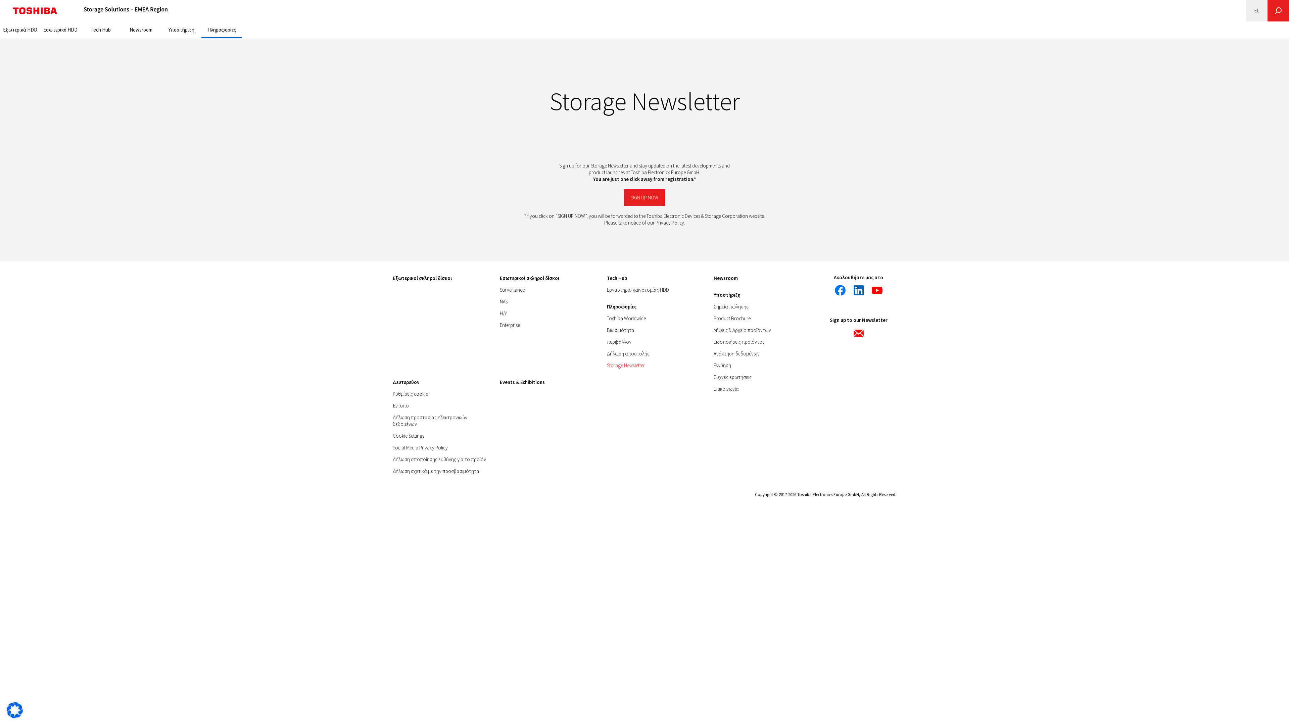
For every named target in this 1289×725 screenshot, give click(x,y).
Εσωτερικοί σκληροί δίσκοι (529, 278)
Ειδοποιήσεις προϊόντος (739, 342)
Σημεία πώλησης (731, 306)
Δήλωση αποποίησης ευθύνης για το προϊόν (439, 459)
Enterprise (510, 325)
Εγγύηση (722, 365)
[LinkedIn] (858, 290)
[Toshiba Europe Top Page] (35, 10)
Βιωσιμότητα (620, 330)
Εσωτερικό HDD (60, 30)
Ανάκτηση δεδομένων (737, 353)
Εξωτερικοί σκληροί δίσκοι (422, 278)
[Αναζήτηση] (1278, 10)
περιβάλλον (619, 342)
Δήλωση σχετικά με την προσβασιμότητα (436, 471)
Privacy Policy (670, 223)
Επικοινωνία (726, 389)
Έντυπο (401, 405)
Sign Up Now (644, 197)
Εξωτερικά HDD (20, 30)
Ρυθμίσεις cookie (410, 394)
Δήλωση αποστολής (628, 353)
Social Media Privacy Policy (420, 447)
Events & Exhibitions (522, 382)
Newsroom (141, 30)
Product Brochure (732, 318)
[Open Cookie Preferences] (15, 716)
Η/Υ (503, 313)
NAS (504, 301)
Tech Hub (101, 30)
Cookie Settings (408, 436)
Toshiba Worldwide (626, 318)
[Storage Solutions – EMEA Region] (126, 11)
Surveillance (512, 290)
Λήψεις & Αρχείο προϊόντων (742, 330)
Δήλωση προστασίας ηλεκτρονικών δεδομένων (430, 420)
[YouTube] (877, 290)
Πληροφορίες (221, 30)
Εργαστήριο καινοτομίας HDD (638, 290)
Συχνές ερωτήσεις (733, 377)
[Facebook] (840, 290)
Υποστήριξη (181, 30)
